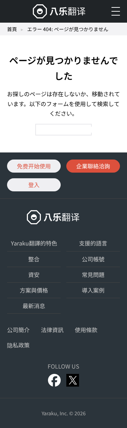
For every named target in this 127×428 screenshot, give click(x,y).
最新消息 (34, 305)
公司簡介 (18, 329)
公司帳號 (93, 259)
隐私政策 (18, 345)
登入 (34, 184)
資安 (34, 274)
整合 (34, 259)
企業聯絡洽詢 (93, 166)
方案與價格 (34, 290)
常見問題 (93, 274)
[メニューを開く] (115, 11)
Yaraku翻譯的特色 (34, 243)
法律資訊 (52, 329)
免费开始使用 (34, 166)
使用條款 (86, 329)
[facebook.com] (54, 380)
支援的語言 (93, 243)
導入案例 (93, 290)
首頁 (12, 29)
